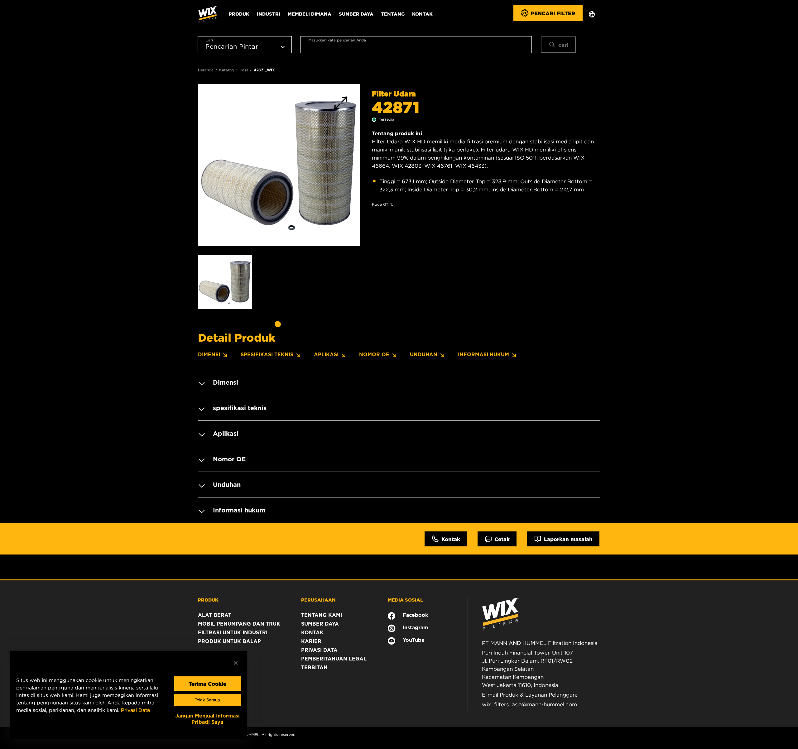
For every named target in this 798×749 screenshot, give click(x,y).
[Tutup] (236, 663)
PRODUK (208, 600)
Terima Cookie (207, 683)
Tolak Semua (207, 700)
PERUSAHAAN (318, 600)
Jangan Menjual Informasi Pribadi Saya (207, 719)
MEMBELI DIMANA (309, 14)
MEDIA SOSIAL (405, 600)
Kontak (422, 14)
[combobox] (416, 44)
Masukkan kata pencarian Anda (337, 40)
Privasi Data (135, 710)
